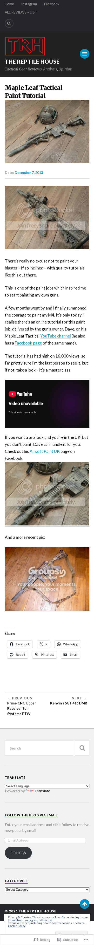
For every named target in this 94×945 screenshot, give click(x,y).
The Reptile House (32, 61)
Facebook (51, 4)
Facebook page (28, 342)
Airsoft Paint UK (45, 451)
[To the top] (84, 904)
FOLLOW (18, 852)
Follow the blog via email (31, 815)
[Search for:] (47, 748)
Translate (42, 790)
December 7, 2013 (29, 173)
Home (9, 4)
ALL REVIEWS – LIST (21, 12)
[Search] (9, 23)
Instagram (29, 4)
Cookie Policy (16, 926)
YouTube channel (55, 335)
